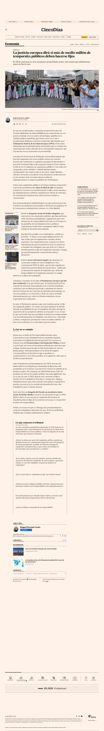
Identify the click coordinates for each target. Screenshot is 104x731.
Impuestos (82, 44)
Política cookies (17, 727)
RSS (52, 727)
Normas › (64, 540)
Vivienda (72, 44)
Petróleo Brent (44, 21)
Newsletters (56, 727)
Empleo (77, 44)
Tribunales (16, 50)
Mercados (27, 37)
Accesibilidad (45, 727)
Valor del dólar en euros (84, 21)
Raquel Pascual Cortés (21, 118)
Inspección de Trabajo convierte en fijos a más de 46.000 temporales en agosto (12, 247)
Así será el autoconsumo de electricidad (40, 549)
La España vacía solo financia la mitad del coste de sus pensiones (44, 561)
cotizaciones (75, 680)
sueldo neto (31, 680)
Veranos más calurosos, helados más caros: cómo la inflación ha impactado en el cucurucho (87, 213)
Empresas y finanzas (19, 37)
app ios (86, 680)
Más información (17, 581)
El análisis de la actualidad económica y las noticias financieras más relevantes (34, 536)
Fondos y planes (47, 37)
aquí (47, 581)
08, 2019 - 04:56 (22, 119)
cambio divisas (54, 680)
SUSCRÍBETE (84, 37)
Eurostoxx (84, 233)
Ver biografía (24, 529)
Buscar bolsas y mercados (85, 226)
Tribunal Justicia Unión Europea (41, 573)
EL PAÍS (68, 36)
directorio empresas (64, 680)
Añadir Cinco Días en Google (60, 124)
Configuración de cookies (27, 727)
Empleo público (53, 573)
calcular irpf (10, 680)
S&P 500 (27, 21)
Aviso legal (11, 727)
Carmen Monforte (29, 551)
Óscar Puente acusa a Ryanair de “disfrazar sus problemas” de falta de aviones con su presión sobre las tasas (87, 192)
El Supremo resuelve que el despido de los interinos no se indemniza (11, 228)
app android (93, 680)
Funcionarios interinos (18, 573)
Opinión (62, 37)
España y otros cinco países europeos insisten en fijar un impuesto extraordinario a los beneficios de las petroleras (86, 200)
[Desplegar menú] (6, 29)
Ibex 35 (10, 21)
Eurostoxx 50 (64, 21)
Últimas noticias (56, 37)
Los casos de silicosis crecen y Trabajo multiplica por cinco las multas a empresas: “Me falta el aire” (87, 207)
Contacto (7, 727)
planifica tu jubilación (43, 680)
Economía (33, 37)
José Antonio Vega (29, 564)
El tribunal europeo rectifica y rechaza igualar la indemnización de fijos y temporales (11, 266)
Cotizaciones (40, 37)
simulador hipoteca (21, 680)
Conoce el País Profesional (52, 688)
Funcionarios (28, 573)
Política (88, 44)
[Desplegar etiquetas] (66, 573)
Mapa (50, 727)
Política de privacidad (37, 727)
